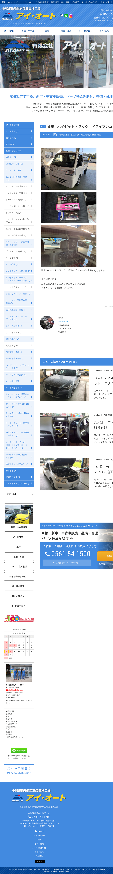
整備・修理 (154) (13, 151)
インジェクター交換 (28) (16, 193)
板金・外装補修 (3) (14, 326)
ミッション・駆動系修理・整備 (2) (17, 301)
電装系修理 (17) (13, 339)
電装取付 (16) (12, 345)
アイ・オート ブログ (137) (17, 483)
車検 (47, 31)
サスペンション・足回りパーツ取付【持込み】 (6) (17, 395)
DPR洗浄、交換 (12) (15, 164)
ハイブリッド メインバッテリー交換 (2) (17, 366)
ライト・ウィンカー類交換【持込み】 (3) (17, 424)
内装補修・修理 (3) (14, 352)
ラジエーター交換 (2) (15, 213)
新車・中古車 (28, 31)
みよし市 (9, 732)
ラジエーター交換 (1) (15, 170)
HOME (11, 31)
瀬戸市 (8, 716)
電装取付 (62, 135)
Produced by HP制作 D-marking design (56, 871)
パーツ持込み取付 (18, 566)
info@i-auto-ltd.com (15, 690)
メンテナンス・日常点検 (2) (18, 271)
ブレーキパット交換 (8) (16, 251)
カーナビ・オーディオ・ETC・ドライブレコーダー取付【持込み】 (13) (17, 445)
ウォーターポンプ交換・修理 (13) (17, 220)
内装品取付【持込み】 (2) (17, 464)
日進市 (8, 729)
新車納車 (77, 135)
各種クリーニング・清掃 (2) (18, 294)
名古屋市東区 (11, 727)
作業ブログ (20, 606)
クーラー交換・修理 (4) (16, 235)
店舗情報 (20, 586)
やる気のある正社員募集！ (19, 770)
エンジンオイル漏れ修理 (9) (18, 229)
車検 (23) (10, 144)
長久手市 (9, 719)
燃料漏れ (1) (11, 138)
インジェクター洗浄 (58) (16, 186)
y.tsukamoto (63, 321)
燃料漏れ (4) (11, 157)
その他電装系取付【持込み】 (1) (16, 456)
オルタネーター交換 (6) (16, 375)
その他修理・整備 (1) (15, 358)
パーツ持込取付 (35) (14, 388)
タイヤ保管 (39, 852)
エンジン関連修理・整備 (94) (16, 178)
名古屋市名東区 (11, 721)
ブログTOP (14, 125)
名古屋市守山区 (95, 135)
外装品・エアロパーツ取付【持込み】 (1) (17, 434)
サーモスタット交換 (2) (16, 199)
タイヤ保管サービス (18, 576)
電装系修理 (85, 135)
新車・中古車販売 (19, 527)
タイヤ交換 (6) (12, 258)
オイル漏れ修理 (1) (14, 381)
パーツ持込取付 (85, 31)
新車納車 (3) (11, 471)
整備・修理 (66, 31)
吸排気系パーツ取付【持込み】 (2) (17, 414)
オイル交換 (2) (12, 264)
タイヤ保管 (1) (12, 131)
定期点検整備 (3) (13, 477)
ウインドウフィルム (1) (16, 287)
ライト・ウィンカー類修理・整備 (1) (16, 318)
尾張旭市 (9, 714)
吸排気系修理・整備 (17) (16, 310)
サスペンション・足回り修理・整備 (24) (17, 243)
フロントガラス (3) (14, 332)
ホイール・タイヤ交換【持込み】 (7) (17, 405)
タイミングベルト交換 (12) (17, 206)
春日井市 (9, 734)
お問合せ (20, 596)
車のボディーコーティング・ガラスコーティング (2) (18, 279)
